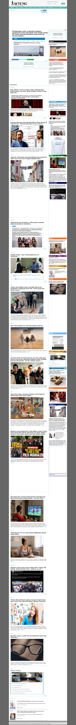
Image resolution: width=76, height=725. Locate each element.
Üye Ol (56, 1)
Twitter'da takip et (52, 474)
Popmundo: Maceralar (53, 390)
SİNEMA (51, 41)
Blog (11, 530)
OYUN (51, 388)
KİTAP (51, 279)
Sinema (12, 323)
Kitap (12, 633)
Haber (51, 404)
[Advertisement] (38, 21)
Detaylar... (42, 151)
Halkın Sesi (13, 698)
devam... (52, 263)
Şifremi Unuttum (50, 1)
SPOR (51, 155)
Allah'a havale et (30, 59)
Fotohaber (12, 87)
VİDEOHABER (53, 183)
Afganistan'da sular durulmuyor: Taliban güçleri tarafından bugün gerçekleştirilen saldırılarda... (57, 122)
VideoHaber (13, 565)
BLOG (51, 238)
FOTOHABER (53, 101)
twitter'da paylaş (22, 59)
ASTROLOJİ (52, 256)
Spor (11, 494)
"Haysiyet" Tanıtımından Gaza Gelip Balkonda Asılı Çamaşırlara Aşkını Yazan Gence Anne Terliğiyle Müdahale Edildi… (57, 419)
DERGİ (51, 333)
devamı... (53, 181)
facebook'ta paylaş (15, 59)
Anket (12, 668)
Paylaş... (45, 117)
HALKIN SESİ (53, 266)
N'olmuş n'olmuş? (52, 353)
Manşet (12, 154)
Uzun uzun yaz (44, 12)
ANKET (51, 351)
